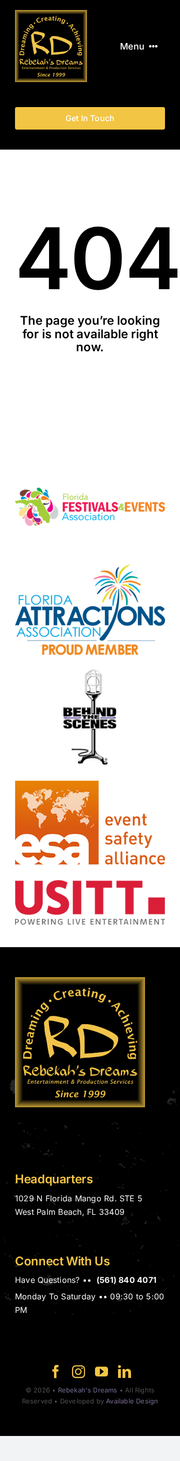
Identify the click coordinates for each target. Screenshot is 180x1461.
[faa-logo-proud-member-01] (90, 568)
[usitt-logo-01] (90, 884)
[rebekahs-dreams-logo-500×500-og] (51, 14)
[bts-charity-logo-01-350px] (90, 673)
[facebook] (55, 1371)
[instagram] (78, 1371)
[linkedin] (124, 1371)
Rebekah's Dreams (88, 1390)
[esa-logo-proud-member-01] (90, 779)
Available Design (132, 1401)
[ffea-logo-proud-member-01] (90, 463)
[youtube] (101, 1371)
